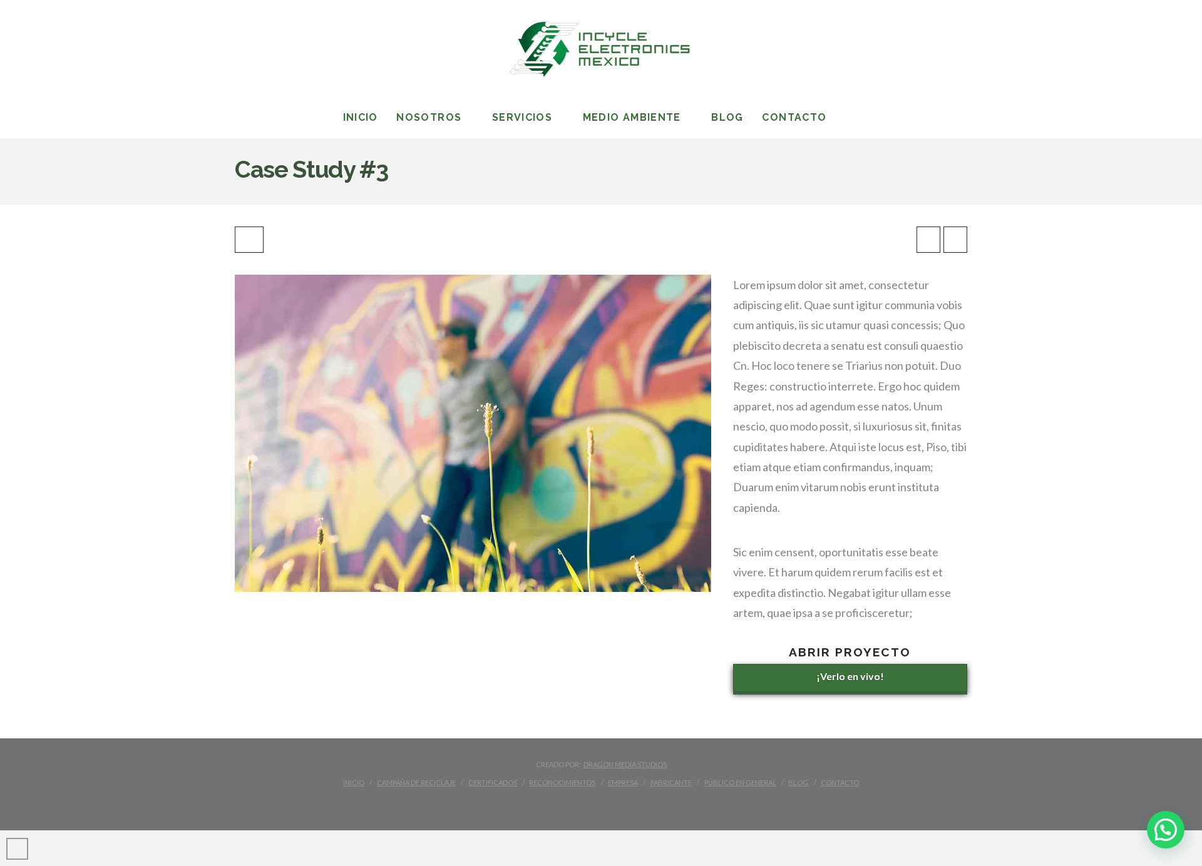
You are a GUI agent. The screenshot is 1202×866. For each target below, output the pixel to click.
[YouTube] (613, 802)
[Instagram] (636, 802)
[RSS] (659, 802)
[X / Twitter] (566, 802)
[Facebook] (542, 802)
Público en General (740, 782)
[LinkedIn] (589, 802)
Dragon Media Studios (625, 764)
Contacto (840, 782)
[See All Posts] (249, 240)
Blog (798, 782)
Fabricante (671, 782)
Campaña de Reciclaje (416, 782)
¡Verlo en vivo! (850, 676)
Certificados (492, 782)
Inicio (353, 782)
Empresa (623, 782)
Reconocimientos (562, 782)
